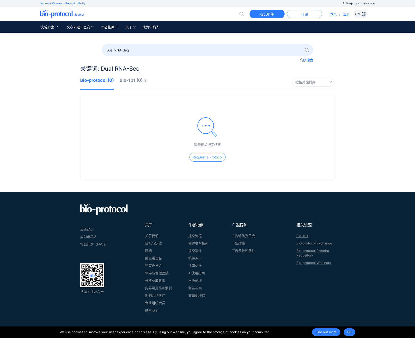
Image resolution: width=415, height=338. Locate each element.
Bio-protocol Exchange (314, 243)
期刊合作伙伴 (155, 295)
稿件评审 (195, 258)
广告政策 (238, 243)
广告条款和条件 (243, 251)
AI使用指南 (196, 273)
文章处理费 (196, 295)
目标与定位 (153, 243)
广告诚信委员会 (243, 236)
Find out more (326, 332)
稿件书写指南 (198, 243)
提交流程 (195, 236)
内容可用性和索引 (158, 288)
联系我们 (152, 310)
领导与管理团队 (157, 273)
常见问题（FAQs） (94, 244)
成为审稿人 (150, 27)
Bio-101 (302, 236)
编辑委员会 (153, 258)
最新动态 (87, 229)
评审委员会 (153, 265)
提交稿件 (195, 251)
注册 (346, 14)
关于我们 (152, 236)
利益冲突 (195, 288)
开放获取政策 (155, 280)
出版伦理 (195, 280)
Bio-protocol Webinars (313, 263)
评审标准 (195, 265)
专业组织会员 (155, 303)
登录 (333, 14)
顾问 (148, 251)
